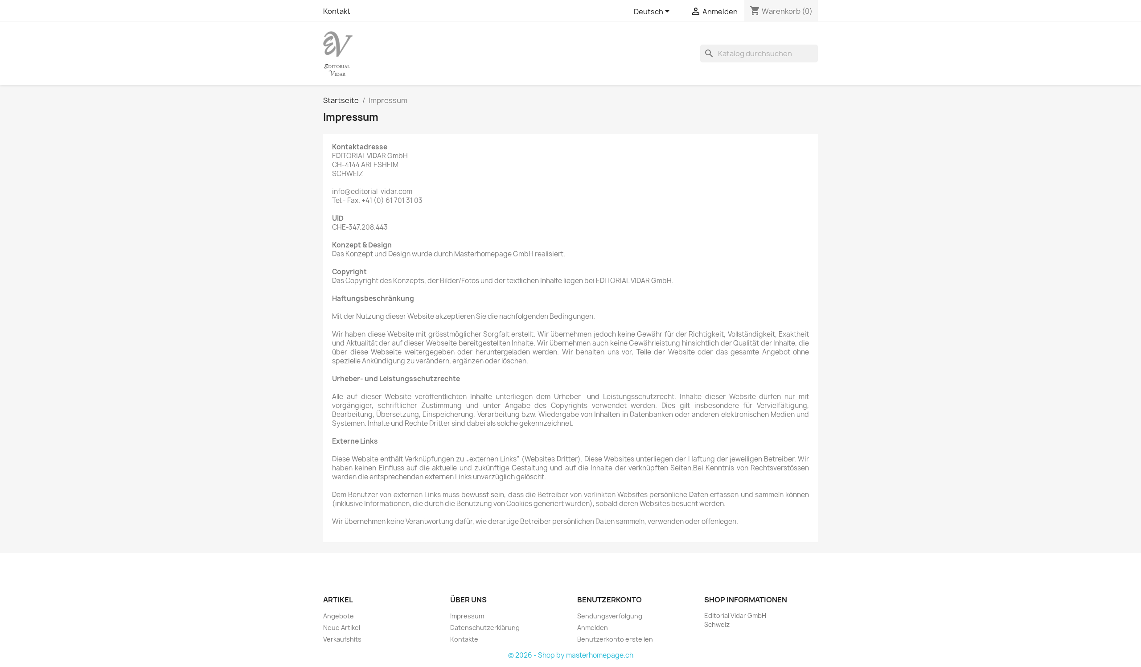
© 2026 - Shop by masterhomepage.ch (570, 655)
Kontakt (336, 11)
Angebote (338, 616)
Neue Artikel (341, 627)
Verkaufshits (342, 639)
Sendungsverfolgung (609, 616)
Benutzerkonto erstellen (615, 639)
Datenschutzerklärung (485, 627)
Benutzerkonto (609, 600)
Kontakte (464, 639)
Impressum (467, 616)
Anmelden (592, 627)
